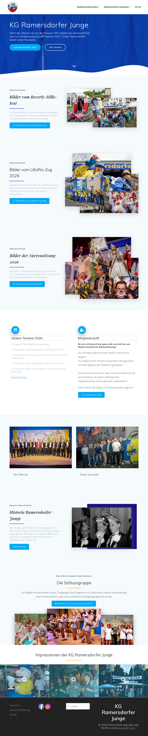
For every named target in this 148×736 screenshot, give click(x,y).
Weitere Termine (19, 377)
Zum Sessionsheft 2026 (25, 47)
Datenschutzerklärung (20, 710)
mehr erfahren (19, 547)
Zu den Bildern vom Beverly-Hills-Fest (30, 125)
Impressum (15, 705)
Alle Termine (55, 47)
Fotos (138, 7)
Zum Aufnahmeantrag (91, 395)
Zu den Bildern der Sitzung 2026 (27, 284)
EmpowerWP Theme (125, 728)
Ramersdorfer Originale (116, 7)
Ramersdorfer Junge (87, 7)
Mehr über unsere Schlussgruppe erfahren (74, 604)
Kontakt (13, 714)
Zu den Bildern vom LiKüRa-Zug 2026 (29, 201)
